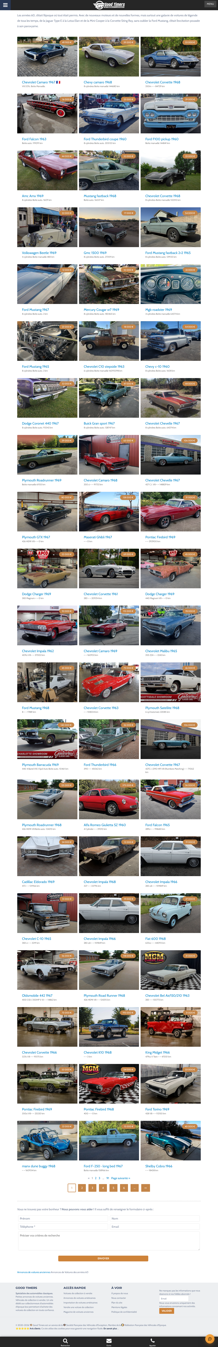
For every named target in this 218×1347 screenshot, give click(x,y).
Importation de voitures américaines (81, 1302)
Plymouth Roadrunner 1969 (41, 480)
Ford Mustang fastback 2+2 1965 (168, 253)
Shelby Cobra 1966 (158, 1166)
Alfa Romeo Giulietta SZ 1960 (105, 825)
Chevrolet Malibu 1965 (161, 651)
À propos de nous (119, 1293)
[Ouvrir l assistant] (209, 1338)
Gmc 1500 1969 (95, 253)
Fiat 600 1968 (155, 939)
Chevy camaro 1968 (98, 82)
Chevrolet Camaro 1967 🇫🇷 (41, 82)
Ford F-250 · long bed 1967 (103, 1166)
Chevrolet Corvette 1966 (39, 1052)
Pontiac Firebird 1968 (99, 1109)
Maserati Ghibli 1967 (98, 537)
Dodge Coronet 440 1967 (40, 423)
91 (107, 1178)
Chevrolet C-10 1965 (36, 939)
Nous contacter (118, 1298)
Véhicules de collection (26, 1300)
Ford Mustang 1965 (35, 366)
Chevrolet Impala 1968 (100, 882)
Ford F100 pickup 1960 (162, 139)
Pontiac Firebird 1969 (160, 537)
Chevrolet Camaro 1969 (100, 651)
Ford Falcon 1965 (157, 825)
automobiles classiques (41, 1293)
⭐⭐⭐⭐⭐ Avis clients (28, 1328)
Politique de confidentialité (124, 1311)
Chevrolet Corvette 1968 (162, 82)
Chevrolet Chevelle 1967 (162, 423)
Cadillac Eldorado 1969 (38, 882)
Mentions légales (119, 1307)
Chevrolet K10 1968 (98, 1052)
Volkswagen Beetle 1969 (39, 253)
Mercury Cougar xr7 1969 (101, 310)
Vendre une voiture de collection (79, 1307)
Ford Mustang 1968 (35, 708)
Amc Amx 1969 (33, 196)
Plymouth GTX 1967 (36, 537)
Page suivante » (120, 1178)
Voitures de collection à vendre (78, 1293)
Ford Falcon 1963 (34, 139)
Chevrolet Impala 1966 (161, 882)
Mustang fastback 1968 (100, 196)
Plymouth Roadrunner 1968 (42, 825)
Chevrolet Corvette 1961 (101, 594)
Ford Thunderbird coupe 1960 (105, 139)
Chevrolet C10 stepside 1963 (104, 366)
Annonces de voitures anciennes (33, 1272)
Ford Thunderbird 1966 (100, 765)
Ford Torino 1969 (157, 1109)
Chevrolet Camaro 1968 (100, 480)
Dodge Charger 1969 (36, 594)
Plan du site (116, 1302)
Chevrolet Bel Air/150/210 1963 (167, 996)
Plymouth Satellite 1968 (162, 708)
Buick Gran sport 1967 (99, 423)
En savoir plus (110, 1328)
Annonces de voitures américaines (80, 1298)
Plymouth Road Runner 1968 (104, 996)
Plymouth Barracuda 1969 (40, 765)
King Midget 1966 (157, 1052)
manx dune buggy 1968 (38, 1166)
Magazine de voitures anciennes (79, 1311)
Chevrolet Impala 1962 (38, 651)
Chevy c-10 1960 (157, 366)
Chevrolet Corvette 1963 (101, 708)
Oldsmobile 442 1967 (37, 996)
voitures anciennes (44, 1296)
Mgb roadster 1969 (158, 310)
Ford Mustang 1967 (35, 310)
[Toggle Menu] (5, 5)
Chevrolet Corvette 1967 (162, 765)
